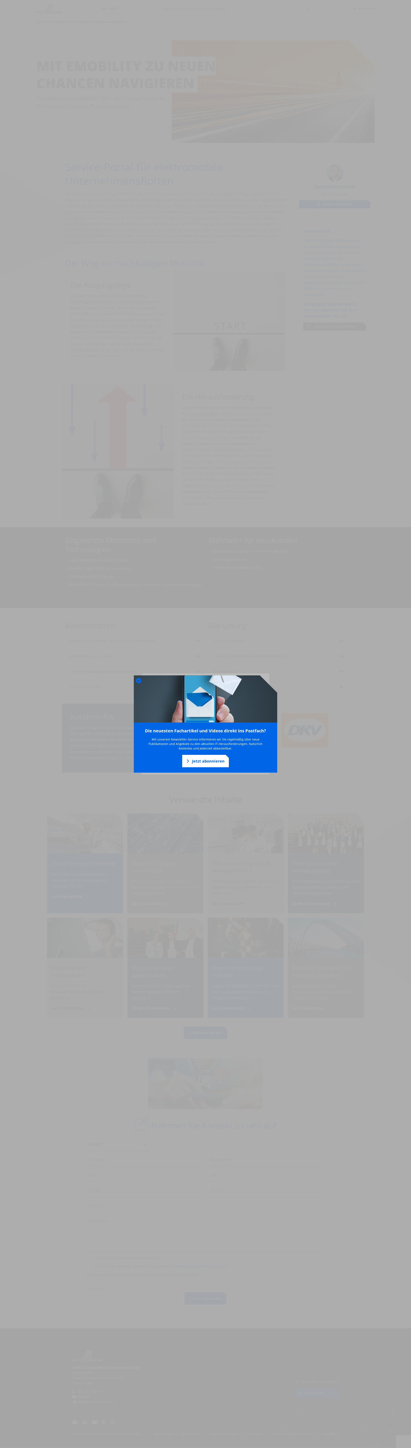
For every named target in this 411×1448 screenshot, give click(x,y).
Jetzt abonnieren (208, 761)
